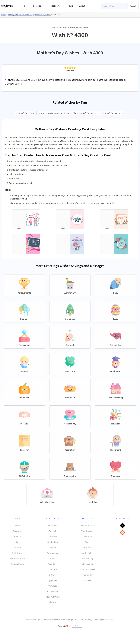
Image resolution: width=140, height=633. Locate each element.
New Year (87, 547)
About (82, 5)
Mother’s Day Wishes (43, 14)
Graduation (52, 542)
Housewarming (52, 596)
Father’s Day (87, 558)
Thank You (52, 569)
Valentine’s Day (87, 525)
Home (24, 5)
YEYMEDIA (77, 626)
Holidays (17, 536)
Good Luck (52, 536)
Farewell (52, 531)
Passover (87, 580)
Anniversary (52, 553)
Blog (71, 5)
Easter (87, 542)
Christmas (87, 536)
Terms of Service (17, 558)
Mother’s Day (88, 553)
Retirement (52, 525)
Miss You (52, 602)
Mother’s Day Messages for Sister (54, 113)
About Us (17, 547)
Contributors (18, 553)
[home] (7, 6)
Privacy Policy (17, 563)
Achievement (53, 591)
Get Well (52, 547)
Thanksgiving (87, 531)
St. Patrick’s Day (87, 569)
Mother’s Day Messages (113, 113)
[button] (39, 5)
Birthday (52, 574)
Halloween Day (87, 563)
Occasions (17, 531)
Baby (52, 558)
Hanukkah (87, 574)
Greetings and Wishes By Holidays (21, 14)
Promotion (53, 585)
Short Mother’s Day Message (86, 113)
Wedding (52, 563)
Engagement (52, 580)
